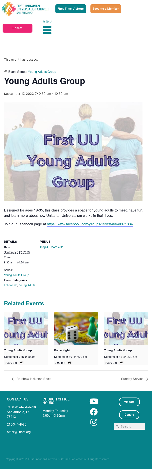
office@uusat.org (19, 432)
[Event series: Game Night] (69, 363)
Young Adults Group (16, 275)
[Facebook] (94, 412)
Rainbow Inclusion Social (34, 378)
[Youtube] (94, 401)
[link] (90, 224)
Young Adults (27, 285)
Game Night (62, 350)
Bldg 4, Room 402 (51, 247)
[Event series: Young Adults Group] (21, 363)
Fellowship (10, 285)
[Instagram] (94, 422)
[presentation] (26, 328)
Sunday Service (132, 378)
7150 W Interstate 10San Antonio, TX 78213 (21, 412)
